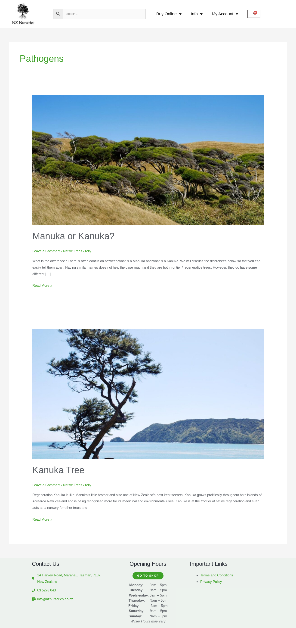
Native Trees (72, 251)
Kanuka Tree (58, 470)
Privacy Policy (211, 582)
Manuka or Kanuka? (73, 236)
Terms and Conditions (216, 575)
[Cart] (253, 14)
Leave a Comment (46, 251)
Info (194, 14)
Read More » (42, 284)
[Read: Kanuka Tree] (148, 393)
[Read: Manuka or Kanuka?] (148, 160)
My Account (222, 14)
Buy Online (166, 14)
